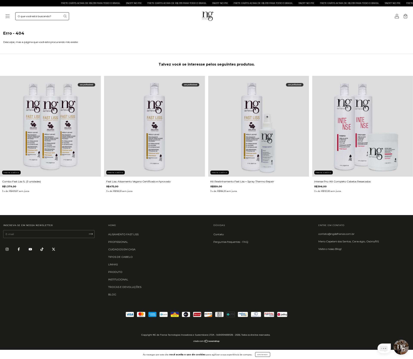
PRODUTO (115, 271)
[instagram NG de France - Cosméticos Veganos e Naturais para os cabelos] (7, 249)
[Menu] (7, 16)
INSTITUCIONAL (118, 279)
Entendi (262, 354)
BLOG (112, 294)
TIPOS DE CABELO (120, 256)
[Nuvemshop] (206, 341)
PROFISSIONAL (118, 241)
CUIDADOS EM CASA (122, 249)
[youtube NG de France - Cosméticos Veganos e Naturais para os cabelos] (30, 249)
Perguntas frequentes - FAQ (230, 241)
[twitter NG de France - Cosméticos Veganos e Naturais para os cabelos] (53, 249)
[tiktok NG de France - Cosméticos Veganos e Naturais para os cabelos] (42, 249)
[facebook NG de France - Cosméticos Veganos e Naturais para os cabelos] (19, 249)
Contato (218, 234)
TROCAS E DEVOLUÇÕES (124, 287)
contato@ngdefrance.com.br (336, 233)
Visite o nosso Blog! (330, 249)
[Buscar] (65, 16)
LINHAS (113, 264)
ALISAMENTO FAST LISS (123, 234)
